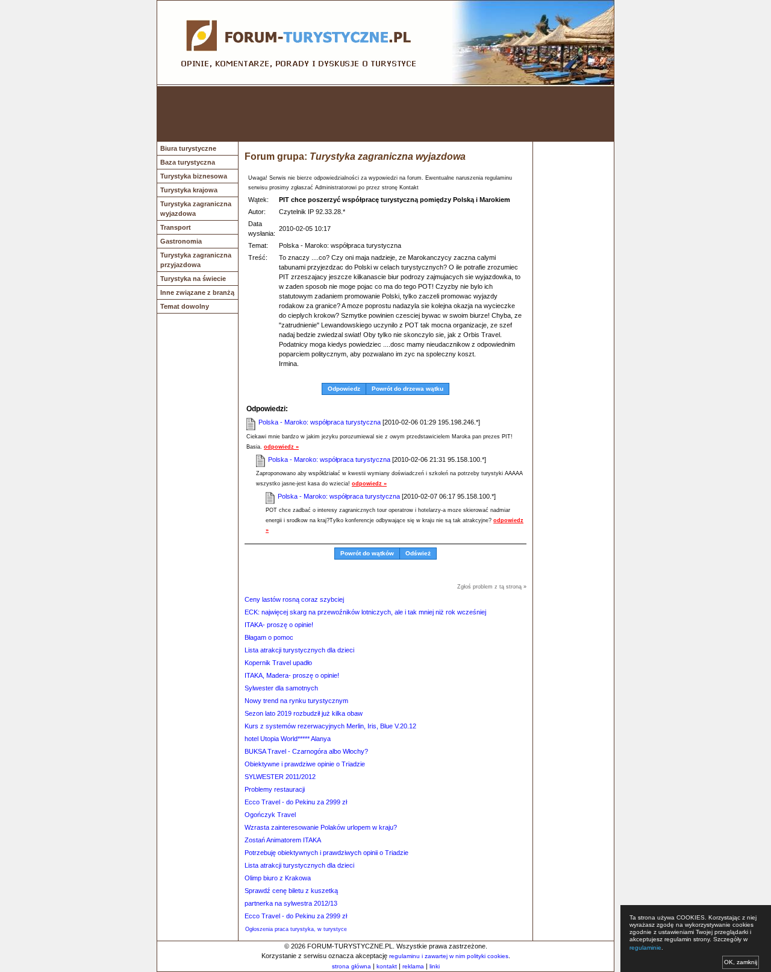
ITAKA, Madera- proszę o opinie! (292, 675)
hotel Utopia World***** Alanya (288, 738)
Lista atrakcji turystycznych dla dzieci (299, 650)
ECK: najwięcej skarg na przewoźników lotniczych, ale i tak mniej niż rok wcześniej (365, 612)
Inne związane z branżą (197, 292)
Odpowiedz (344, 388)
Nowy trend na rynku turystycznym (296, 700)
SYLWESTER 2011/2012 (280, 776)
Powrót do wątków (367, 553)
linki (434, 966)
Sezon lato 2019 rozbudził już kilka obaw (304, 713)
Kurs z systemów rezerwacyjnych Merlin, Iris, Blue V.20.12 (330, 726)
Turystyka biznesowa (193, 176)
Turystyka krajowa (188, 190)
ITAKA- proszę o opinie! (279, 624)
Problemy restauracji (275, 789)
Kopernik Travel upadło (278, 662)
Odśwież (418, 553)
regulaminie (645, 947)
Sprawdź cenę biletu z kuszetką (291, 890)
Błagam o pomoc (269, 637)
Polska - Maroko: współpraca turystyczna (319, 422)
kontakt (386, 966)
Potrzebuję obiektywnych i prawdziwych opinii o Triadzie (326, 852)
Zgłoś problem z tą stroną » (491, 587)
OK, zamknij (740, 962)
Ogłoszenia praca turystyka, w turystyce (296, 929)
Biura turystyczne (188, 148)
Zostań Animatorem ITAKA (283, 840)
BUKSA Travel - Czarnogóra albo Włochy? (306, 751)
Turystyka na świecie (193, 278)
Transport (175, 227)
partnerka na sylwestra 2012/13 (291, 903)
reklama (413, 966)
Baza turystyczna (187, 162)
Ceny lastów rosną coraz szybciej (294, 599)
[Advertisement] (385, 114)
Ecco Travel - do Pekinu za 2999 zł (296, 802)
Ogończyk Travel (270, 814)
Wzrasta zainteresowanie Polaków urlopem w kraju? (321, 827)
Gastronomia (181, 241)
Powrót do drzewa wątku (407, 388)
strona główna (351, 966)
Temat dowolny (184, 306)
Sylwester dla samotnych (281, 688)
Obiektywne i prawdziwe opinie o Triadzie (305, 764)
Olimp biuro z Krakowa (278, 878)
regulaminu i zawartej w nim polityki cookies (448, 956)
